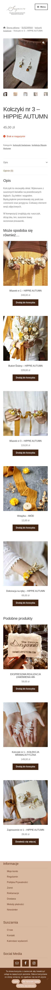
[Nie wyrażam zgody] (47, 978)
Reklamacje (13, 893)
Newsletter (12, 909)
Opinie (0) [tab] (8, 171)
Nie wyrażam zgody (31, 981)
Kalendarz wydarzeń (17, 941)
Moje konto (12, 871)
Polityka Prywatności (17, 882)
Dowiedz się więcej (25, 841)
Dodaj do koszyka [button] (25, 302)
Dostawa (11, 899)
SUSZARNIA (27, 27)
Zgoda (15, 981)
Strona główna (13, 27)
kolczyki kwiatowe (22, 145)
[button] (43, 42)
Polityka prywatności (26, 986)
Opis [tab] (5, 162)
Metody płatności (15, 904)
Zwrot (10, 888)
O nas (10, 930)
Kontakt (11, 935)
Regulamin (12, 876)
